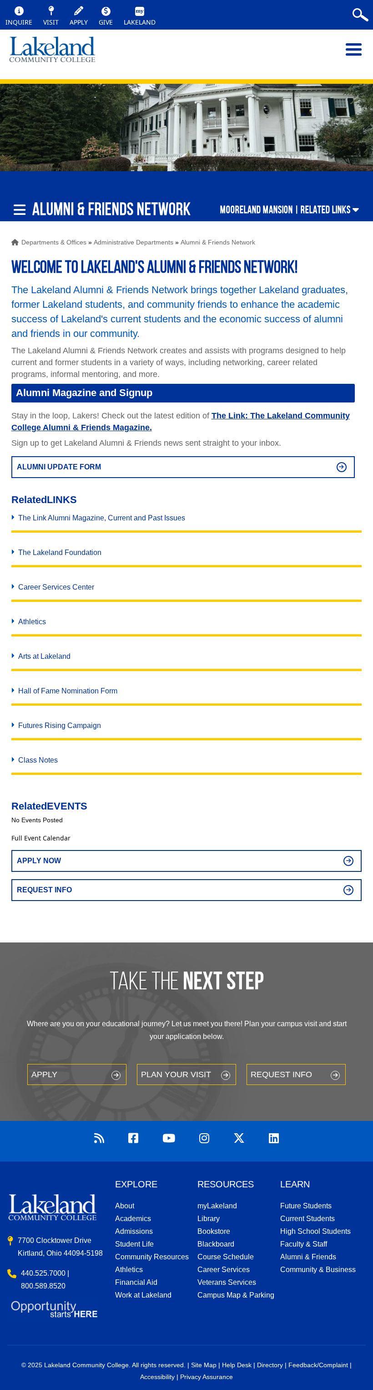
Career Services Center (56, 587)
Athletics (32, 622)
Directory (270, 1365)
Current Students (307, 1218)
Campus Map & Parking (235, 1295)
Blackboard (215, 1244)
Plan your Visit (176, 1074)
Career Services (223, 1269)
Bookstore (213, 1231)
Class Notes (38, 760)
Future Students (306, 1206)
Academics (133, 1218)
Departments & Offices (53, 242)
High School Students (315, 1231)
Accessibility (157, 1376)
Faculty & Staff (303, 1244)
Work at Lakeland (143, 1295)
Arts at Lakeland (44, 656)
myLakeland (52, 54)
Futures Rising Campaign (59, 725)
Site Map (204, 1365)
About (124, 1206)
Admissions (134, 1231)
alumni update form (59, 467)
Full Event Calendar (41, 838)
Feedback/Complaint (318, 1365)
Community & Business (318, 1269)
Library (208, 1218)
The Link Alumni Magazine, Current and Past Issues (101, 518)
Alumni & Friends (308, 1257)
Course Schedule (225, 1257)
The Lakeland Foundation (59, 552)
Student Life (134, 1244)
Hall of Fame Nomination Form (67, 691)
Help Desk (237, 1365)
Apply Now (39, 861)
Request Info (44, 890)
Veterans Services (226, 1282)
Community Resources (152, 1257)
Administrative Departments (133, 242)
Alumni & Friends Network (218, 242)
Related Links (326, 209)
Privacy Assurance (206, 1376)
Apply (44, 1074)
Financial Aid (136, 1282)
